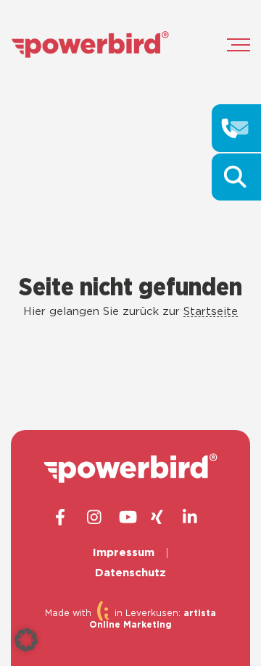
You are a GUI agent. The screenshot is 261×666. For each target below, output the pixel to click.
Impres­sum (123, 552)
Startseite (210, 311)
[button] (26, 640)
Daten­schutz (130, 573)
